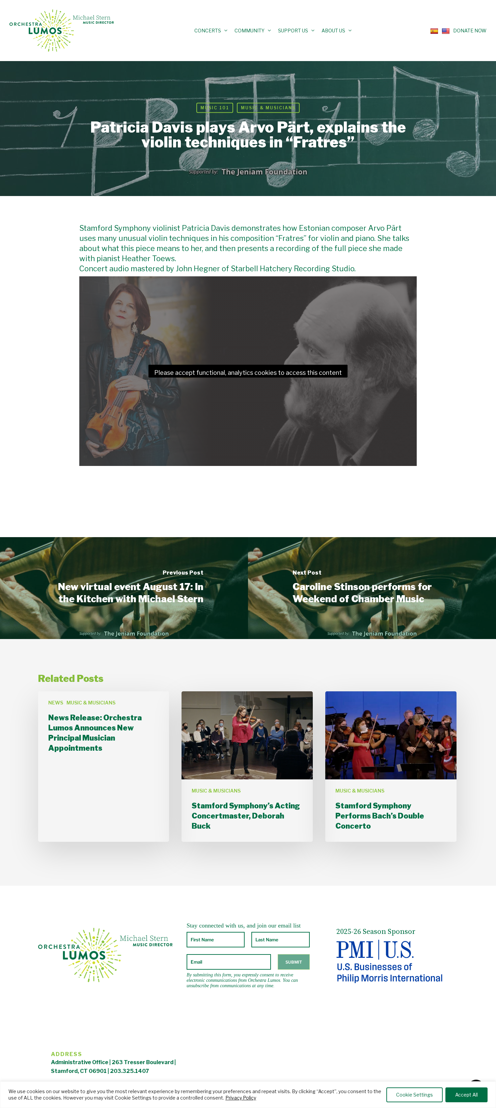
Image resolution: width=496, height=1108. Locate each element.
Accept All (466, 1095)
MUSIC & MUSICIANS (268, 107)
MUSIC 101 (214, 107)
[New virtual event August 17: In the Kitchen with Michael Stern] (124, 588)
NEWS (55, 702)
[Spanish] (432, 30)
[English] (444, 30)
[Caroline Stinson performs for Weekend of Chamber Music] (372, 588)
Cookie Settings (414, 1095)
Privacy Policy (240, 1098)
